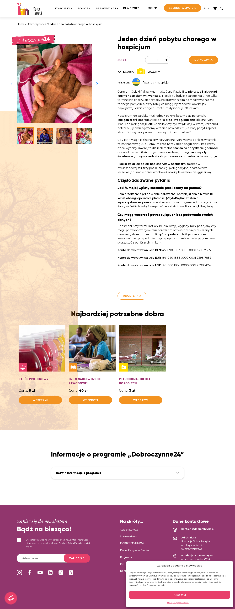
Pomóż (83, 8)
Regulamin (126, 557)
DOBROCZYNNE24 (132, 543)
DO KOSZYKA (203, 59)
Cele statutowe (129, 529)
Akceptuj (180, 594)
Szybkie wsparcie (182, 7)
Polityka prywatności (178, 602)
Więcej (42, 361)
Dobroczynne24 (36, 24)
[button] (97, 83)
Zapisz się (76, 558)
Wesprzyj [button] (40, 400)
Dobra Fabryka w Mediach (135, 550)
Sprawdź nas (106, 8)
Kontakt (125, 571)
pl (205, 8)
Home (21, 24)
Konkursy (62, 8)
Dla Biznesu (132, 8)
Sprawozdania (128, 536)
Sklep (152, 8)
